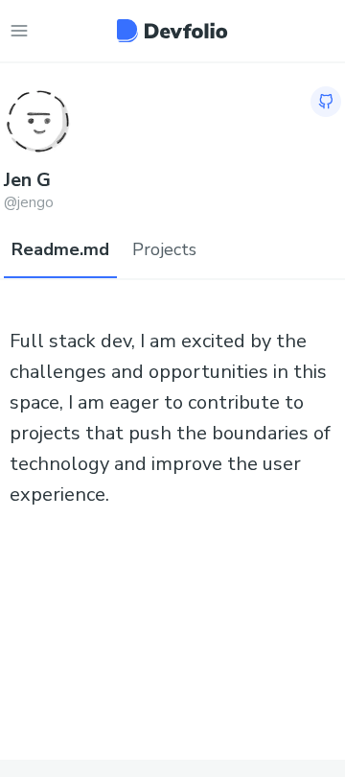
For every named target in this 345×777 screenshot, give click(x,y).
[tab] (60, 250)
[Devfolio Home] (172, 30)
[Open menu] (19, 30)
